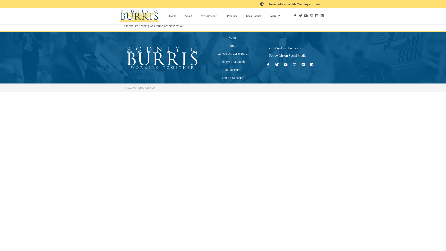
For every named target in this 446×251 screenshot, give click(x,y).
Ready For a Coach (233, 62)
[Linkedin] (316, 15)
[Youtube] (306, 15)
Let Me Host (232, 70)
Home (172, 15)
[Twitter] (300, 15)
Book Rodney (254, 15)
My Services (208, 15)
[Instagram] (311, 15)
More (273, 15)
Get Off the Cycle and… (233, 54)
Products (232, 15)
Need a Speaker (232, 78)
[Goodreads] (322, 15)
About (188, 15)
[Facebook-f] (295, 15)
